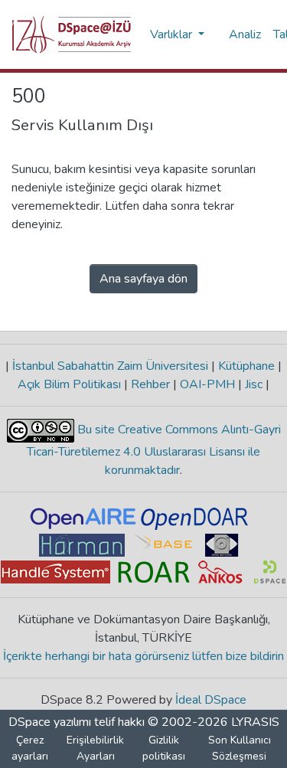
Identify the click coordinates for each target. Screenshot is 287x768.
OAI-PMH (207, 384)
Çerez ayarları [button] (29, 748)
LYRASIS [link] (255, 722)
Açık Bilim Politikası (71, 384)
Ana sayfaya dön (143, 278)
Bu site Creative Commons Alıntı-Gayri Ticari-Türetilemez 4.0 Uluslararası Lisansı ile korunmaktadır (154, 450)
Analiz (245, 34)
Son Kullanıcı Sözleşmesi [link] (239, 748)
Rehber (150, 384)
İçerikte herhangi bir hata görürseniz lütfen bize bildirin (143, 656)
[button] (71, 34)
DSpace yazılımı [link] (49, 722)
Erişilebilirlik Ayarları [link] (95, 748)
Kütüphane (246, 366)
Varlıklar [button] (172, 34)
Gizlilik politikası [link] (163, 748)
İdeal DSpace (210, 699)
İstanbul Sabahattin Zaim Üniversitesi (110, 366)
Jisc (254, 384)
